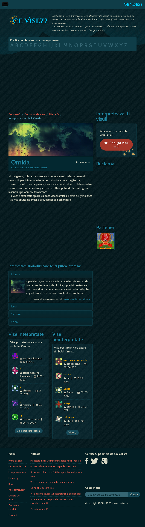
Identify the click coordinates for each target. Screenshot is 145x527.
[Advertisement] (72, 81)
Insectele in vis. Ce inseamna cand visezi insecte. (55, 460)
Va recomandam (16, 489)
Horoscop (13, 478)
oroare (67, 374)
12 (21, 415)
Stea (14, 322)
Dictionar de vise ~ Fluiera (77, 299)
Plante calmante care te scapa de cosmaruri (53, 466)
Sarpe (67, 388)
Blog (10, 484)
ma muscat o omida (75, 360)
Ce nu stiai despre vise (42, 487)
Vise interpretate (28, 430)
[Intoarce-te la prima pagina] (28, 20)
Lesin (14, 306)
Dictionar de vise (35, 114)
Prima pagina (15, 460)
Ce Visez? (133, 4)
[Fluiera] (18, 287)
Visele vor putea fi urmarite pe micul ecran (52, 482)
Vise (71, 432)
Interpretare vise (17, 472)
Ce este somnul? (39, 509)
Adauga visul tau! (118, 145)
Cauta (134, 494)
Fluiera (15, 274)
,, (20, 401)
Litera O (54, 114)
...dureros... (69, 417)
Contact (12, 515)
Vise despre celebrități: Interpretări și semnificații (55, 493)
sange (67, 403)
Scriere (16, 314)
